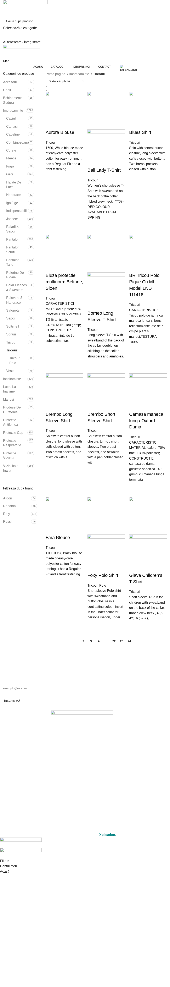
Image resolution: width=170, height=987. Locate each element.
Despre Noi (82, 784)
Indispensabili (16, 211)
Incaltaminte (12, 379)
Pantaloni (13, 239)
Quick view (51, 177)
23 (121, 641)
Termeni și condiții (82, 817)
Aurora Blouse (60, 132)
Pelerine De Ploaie (15, 275)
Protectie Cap (13, 432)
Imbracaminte (13, 110)
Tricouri (12, 350)
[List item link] (82, 747)
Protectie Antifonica (10, 422)
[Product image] (106, 148)
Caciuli (11, 118)
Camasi (12, 126)
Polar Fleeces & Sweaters (16, 287)
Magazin (82, 774)
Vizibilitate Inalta (10, 468)
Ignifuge (12, 203)
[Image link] (82, 721)
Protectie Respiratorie (12, 443)
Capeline (13, 134)
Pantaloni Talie (13, 262)
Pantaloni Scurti (13, 250)
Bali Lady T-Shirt (104, 170)
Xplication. (107, 835)
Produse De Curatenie (12, 410)
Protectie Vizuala (9, 455)
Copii (7, 90)
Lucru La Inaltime (9, 389)
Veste (10, 371)
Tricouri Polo (14, 360)
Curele (11, 150)
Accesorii (10, 82)
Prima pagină (56, 74)
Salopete (12, 310)
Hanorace (13, 195)
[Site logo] (25, 8)
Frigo (10, 166)
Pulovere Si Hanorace (14, 300)
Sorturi (11, 334)
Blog (82, 803)
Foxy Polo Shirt (102, 575)
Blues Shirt (140, 132)
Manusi (8, 399)
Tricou (10, 342)
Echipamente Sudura (13, 100)
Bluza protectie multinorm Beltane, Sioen (64, 282)
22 (114, 641)
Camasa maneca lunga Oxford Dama (146, 421)
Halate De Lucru (13, 185)
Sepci (10, 318)
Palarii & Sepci (12, 229)
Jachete (12, 219)
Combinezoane (17, 142)
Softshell (12, 326)
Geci (9, 174)
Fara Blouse (58, 537)
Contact (82, 793)
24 (129, 641)
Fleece (11, 158)
